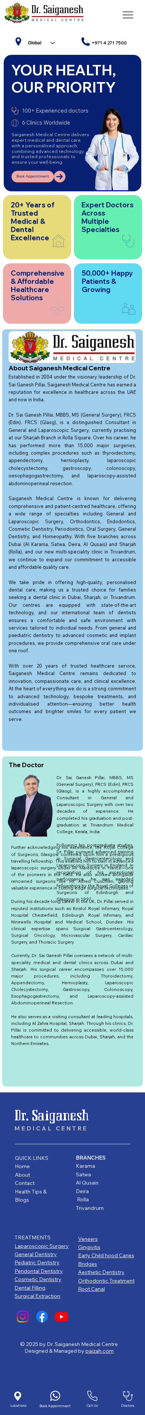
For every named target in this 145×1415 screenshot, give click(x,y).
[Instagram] (22, 1316)
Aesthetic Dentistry (101, 1272)
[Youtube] (61, 1316)
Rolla (83, 1199)
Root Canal (91, 1289)
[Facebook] (42, 1316)
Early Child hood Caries (106, 1255)
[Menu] (128, 15)
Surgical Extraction (37, 1296)
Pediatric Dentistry (36, 1262)
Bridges (87, 1264)
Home (23, 1166)
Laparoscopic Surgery (41, 1246)
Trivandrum (90, 1208)
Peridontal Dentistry (38, 1271)
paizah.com (100, 1350)
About (23, 1174)
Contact (25, 1183)
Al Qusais (87, 1182)
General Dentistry (35, 1254)
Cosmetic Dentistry (37, 1279)
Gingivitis (89, 1247)
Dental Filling (29, 1287)
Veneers (88, 1239)
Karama (85, 1166)
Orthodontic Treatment (106, 1280)
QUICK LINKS (31, 1158)
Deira (82, 1191)
